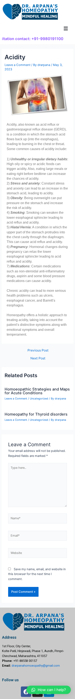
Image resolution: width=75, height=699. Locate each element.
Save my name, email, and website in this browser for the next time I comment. (37, 574)
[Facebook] (26, 691)
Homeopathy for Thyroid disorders (36, 414)
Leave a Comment (17, 65)
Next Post (37, 358)
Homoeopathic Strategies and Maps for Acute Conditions (37, 391)
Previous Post (38, 350)
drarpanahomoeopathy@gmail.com (36, 665)
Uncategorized (39, 398)
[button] (65, 28)
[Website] (37, 554)
